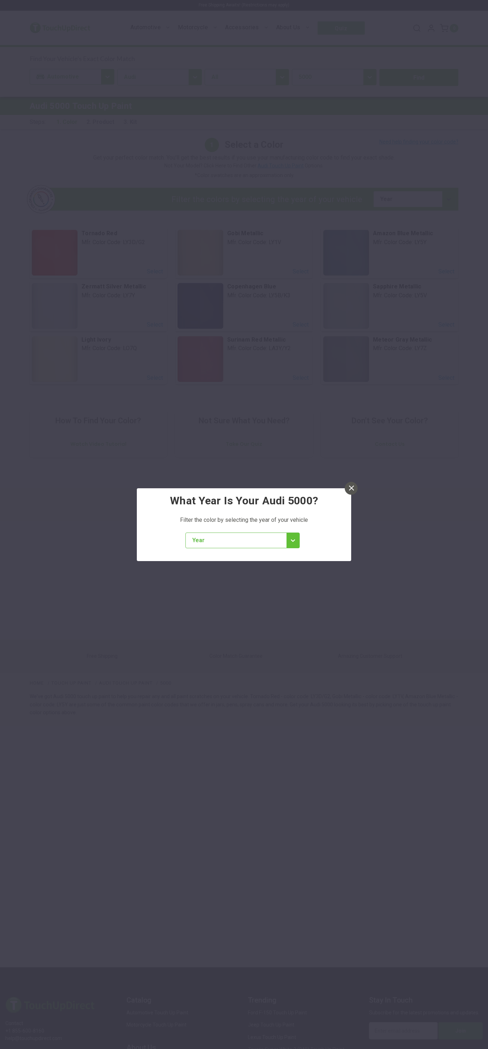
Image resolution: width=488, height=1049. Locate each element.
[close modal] (351, 488)
